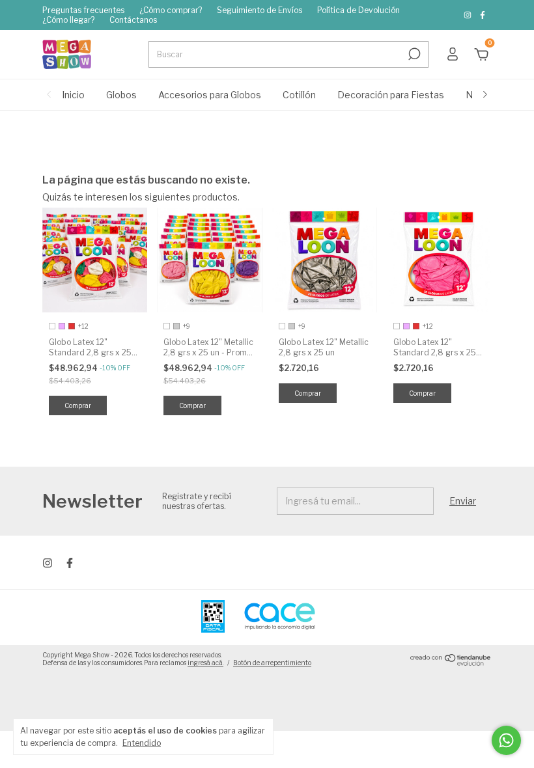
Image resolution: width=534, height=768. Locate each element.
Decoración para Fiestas (390, 94)
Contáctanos (133, 20)
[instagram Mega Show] (468, 15)
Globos (121, 94)
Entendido (141, 743)
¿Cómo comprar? (170, 10)
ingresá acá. (205, 662)
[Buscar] (413, 54)
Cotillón (299, 94)
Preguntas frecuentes (83, 10)
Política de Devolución (358, 10)
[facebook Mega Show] (482, 15)
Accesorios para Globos (209, 94)
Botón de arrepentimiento (272, 662)
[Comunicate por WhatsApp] (506, 740)
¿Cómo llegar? (68, 20)
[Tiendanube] (451, 662)
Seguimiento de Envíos (259, 10)
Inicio (73, 94)
